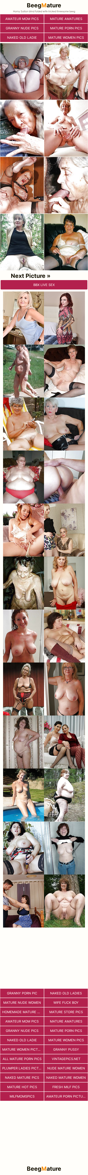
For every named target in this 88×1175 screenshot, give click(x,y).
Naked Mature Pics (22, 1078)
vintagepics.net (66, 1059)
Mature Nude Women (22, 1003)
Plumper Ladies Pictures (23, 1068)
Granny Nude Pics (22, 28)
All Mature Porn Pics (22, 1059)
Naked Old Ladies (66, 993)
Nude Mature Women (66, 1068)
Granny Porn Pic (22, 993)
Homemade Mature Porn (23, 1012)
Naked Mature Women (66, 1078)
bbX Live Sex (44, 285)
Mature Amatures (66, 19)
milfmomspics (22, 1096)
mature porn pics (66, 28)
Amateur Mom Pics (22, 19)
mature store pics (66, 1012)
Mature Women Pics (66, 37)
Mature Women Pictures (23, 1049)
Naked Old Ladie (22, 37)
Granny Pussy (66, 1049)
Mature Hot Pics (22, 1087)
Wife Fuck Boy (66, 1003)
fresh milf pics (66, 1087)
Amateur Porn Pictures (67, 1096)
